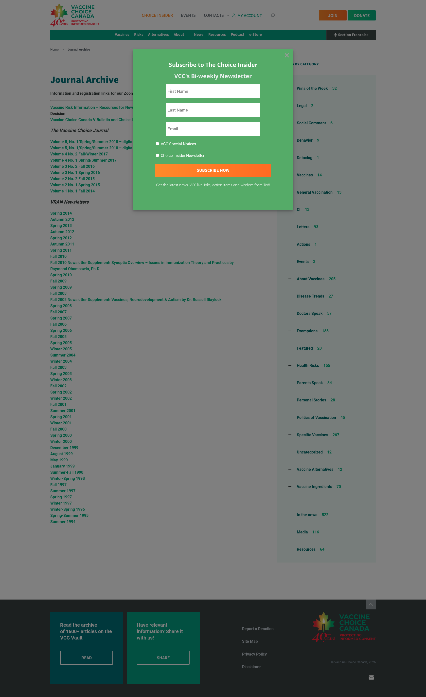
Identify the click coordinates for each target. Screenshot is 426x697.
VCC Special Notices (178, 144)
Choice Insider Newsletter (182, 155)
